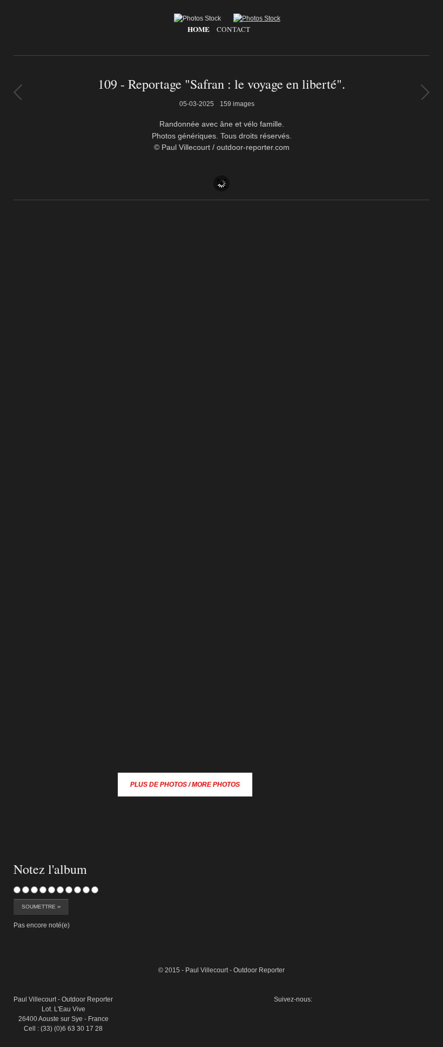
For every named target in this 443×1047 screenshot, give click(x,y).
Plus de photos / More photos (185, 784)
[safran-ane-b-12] (404, 913)
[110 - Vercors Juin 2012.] (18, 92)
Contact (233, 29)
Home (198, 29)
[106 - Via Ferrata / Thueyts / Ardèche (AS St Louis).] (425, 92)
